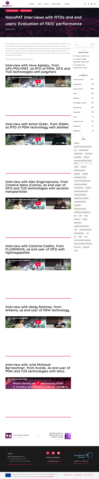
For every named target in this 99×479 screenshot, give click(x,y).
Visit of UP (77, 247)
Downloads (67, 475)
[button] (85, 4)
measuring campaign (80, 184)
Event (75, 93)
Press (75, 117)
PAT (75, 215)
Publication (77, 126)
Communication (12, 10)
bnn (75, 150)
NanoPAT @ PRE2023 (80, 194)
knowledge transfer (80, 177)
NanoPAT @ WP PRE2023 (81, 198)
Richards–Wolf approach (81, 226)
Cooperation (77, 84)
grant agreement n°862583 (45, 477)
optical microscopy (80, 208)
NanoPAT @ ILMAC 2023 (81, 191)
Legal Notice (78, 475)
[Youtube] (58, 453)
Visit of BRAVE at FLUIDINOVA (82, 240)
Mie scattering (78, 187)
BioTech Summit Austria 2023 (82, 146)
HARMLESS (83, 167)
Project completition (82, 56)
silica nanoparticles (85, 229)
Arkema (76, 143)
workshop (86, 247)
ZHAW (75, 250)
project (85, 219)
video (80, 236)
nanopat (88, 187)
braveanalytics (83, 150)
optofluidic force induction (82, 212)
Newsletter (77, 112)
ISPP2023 (85, 174)
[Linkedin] (53, 453)
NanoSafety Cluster (82, 464)
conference (88, 153)
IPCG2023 (77, 174)
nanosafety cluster (80, 201)
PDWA (86, 215)
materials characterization (82, 180)
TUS (87, 233)
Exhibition (76, 98)
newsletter (77, 205)
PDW (80, 215)
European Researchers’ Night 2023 (82, 162)
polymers (77, 219)
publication (77, 222)
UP (75, 236)
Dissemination (26, 10)
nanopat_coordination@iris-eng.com (19, 464)
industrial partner (79, 170)
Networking (77, 107)
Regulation (77, 131)
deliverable (77, 157)
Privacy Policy (88, 475)
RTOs (75, 229)
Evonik (76, 167)
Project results (78, 121)
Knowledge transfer (80, 103)
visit (86, 236)
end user (86, 157)
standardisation (79, 233)
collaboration (78, 153)
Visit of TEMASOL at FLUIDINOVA (83, 243)
